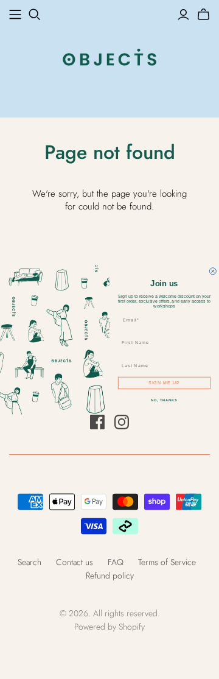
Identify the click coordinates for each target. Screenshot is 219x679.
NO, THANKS (164, 400)
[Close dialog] (212, 270)
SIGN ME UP (164, 382)
